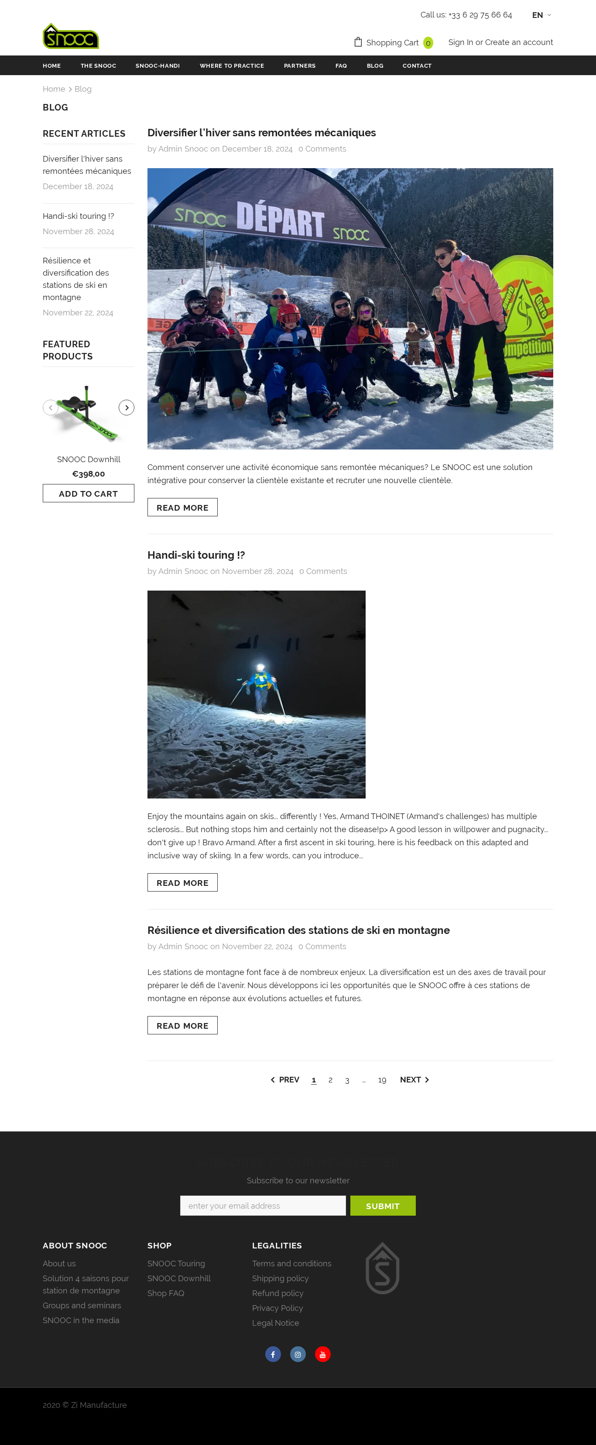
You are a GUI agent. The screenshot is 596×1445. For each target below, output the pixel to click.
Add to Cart (88, 493)
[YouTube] (323, 1354)
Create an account (519, 42)
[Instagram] (298, 1354)
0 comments (322, 148)
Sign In (462, 42)
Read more (183, 507)
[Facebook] (273, 1354)
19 (382, 1079)
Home (54, 88)
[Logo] (71, 36)
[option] (88, 441)
